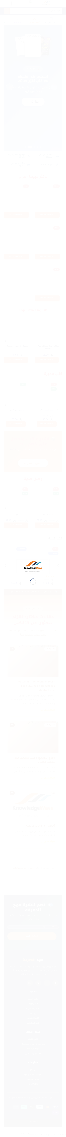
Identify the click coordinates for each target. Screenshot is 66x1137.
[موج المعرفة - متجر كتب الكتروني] (33, 566)
